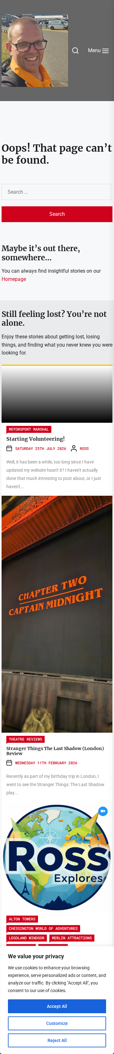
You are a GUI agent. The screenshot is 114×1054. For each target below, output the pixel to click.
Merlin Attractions (72, 937)
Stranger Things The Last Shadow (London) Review (55, 751)
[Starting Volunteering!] (57, 394)
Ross (84, 448)
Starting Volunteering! (35, 439)
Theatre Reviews (25, 739)
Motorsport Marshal (29, 429)
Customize (57, 1023)
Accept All (57, 1006)
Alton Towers (22, 918)
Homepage (14, 279)
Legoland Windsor (26, 937)
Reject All (57, 1040)
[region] (57, 1000)
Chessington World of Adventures (43, 928)
